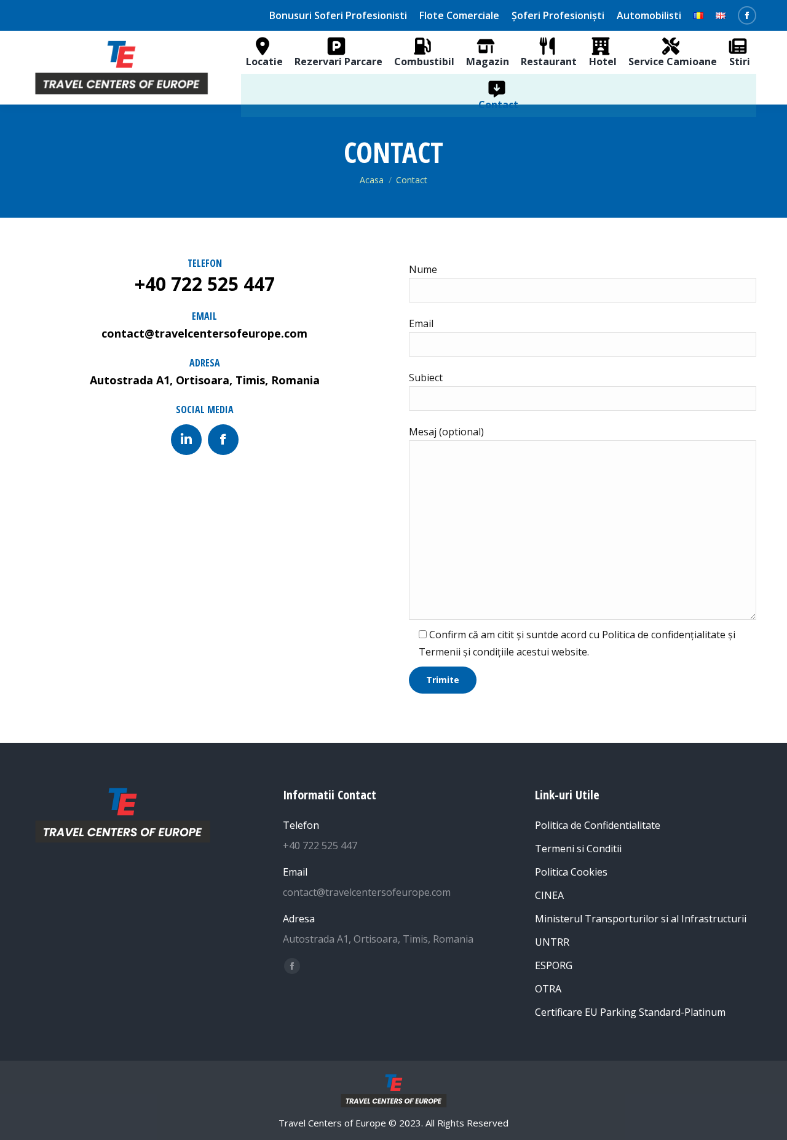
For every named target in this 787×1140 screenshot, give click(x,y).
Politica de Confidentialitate (597, 825)
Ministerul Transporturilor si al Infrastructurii (640, 918)
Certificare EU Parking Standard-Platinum (630, 1012)
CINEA (549, 895)
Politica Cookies (571, 872)
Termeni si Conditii (578, 848)
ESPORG (553, 965)
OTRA (548, 989)
